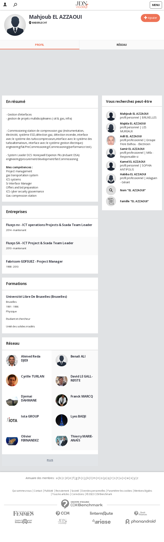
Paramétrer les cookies (119, 490)
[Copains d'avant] (23, 521)
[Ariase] (101, 521)
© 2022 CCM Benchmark (99, 494)
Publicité (48, 490)
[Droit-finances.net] (140, 513)
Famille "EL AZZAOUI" (134, 201)
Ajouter (152, 18)
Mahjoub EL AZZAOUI (134, 114)
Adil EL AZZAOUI (131, 136)
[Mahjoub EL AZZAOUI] (15, 25)
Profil (39, 45)
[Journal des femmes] (23, 513)
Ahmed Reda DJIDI (30, 358)
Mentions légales (143, 490)
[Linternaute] (101, 513)
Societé (75, 490)
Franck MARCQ (82, 396)
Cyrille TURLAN (32, 376)
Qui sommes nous (22, 490)
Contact (38, 490)
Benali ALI (78, 356)
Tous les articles (60, 494)
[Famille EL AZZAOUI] (111, 201)
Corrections (77, 494)
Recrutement (62, 490)
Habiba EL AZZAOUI (133, 174)
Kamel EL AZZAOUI (132, 161)
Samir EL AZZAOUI (132, 149)
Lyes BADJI (78, 416)
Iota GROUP (30, 416)
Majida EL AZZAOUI (133, 123)
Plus (50, 460)
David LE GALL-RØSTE (82, 378)
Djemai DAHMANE (29, 398)
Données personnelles (93, 490)
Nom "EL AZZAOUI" (133, 190)
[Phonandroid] (140, 521)
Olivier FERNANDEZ (30, 438)
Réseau (122, 45)
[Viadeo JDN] (62, 521)
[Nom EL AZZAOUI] (111, 190)
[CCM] (62, 513)
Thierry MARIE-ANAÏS (82, 438)
